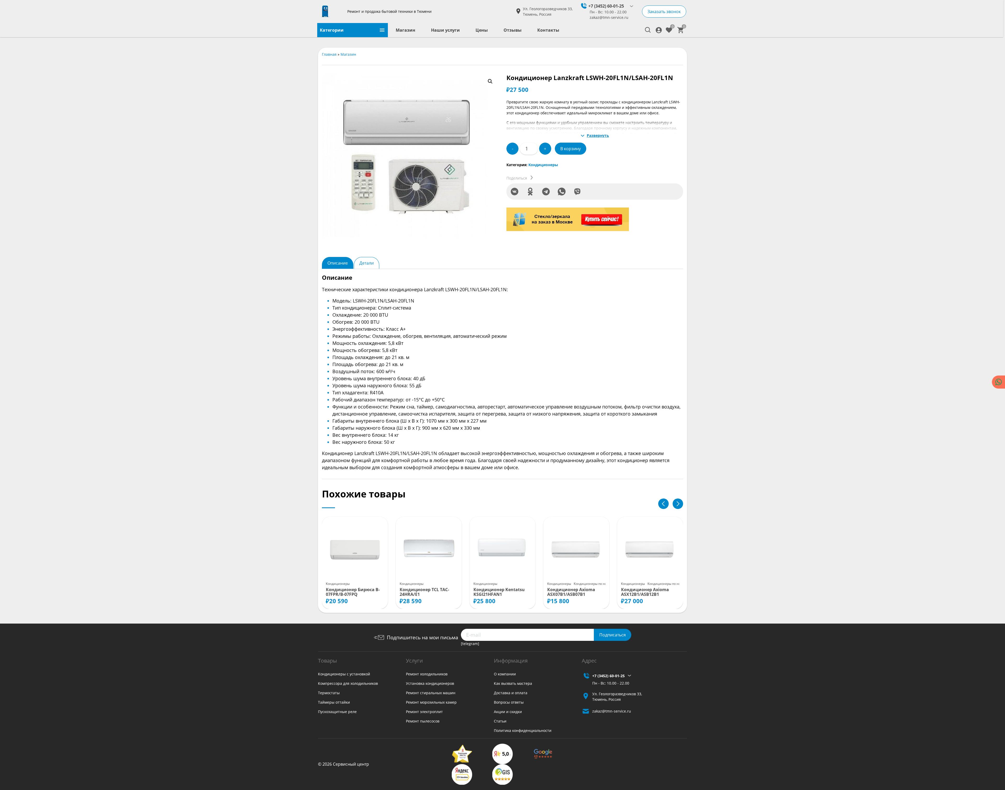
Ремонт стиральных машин (430, 692)
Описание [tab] (337, 263)
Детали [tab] (366, 263)
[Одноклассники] (530, 191)
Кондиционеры (543, 164)
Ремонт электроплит (424, 711)
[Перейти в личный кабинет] (659, 30)
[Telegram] (546, 191)
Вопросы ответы (509, 702)
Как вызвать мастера (513, 683)
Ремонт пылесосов (422, 721)
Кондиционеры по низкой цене (598, 583)
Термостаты (329, 692)
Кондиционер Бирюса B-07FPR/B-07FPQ (353, 592)
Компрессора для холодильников (348, 683)
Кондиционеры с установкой (344, 673)
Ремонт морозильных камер (431, 702)
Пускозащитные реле (337, 711)
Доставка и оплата (510, 692)
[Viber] (577, 191)
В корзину (570, 149)
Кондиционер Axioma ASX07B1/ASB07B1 (571, 592)
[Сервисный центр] (330, 11)
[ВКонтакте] (514, 191)
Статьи (500, 721)
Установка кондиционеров (430, 683)
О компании (505, 673)
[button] (490, 81)
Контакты (548, 30)
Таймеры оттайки (334, 702)
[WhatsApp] (562, 191)
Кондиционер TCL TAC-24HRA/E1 (424, 592)
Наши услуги (445, 30)
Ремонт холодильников (427, 673)
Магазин (405, 30)
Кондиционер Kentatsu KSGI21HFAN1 (499, 592)
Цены (482, 30)
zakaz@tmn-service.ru (609, 17)
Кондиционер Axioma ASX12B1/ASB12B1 (645, 592)
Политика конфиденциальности (522, 730)
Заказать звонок (664, 11)
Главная (329, 54)
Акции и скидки (508, 711)
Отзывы (513, 30)
